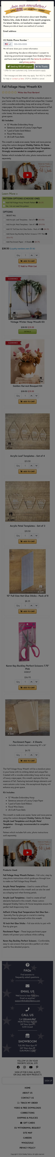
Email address (9, 31)
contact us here (18, 79)
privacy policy (29, 62)
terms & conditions (42, 59)
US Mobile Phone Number (16, 40)
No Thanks (43, 66)
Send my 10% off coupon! (21, 66)
